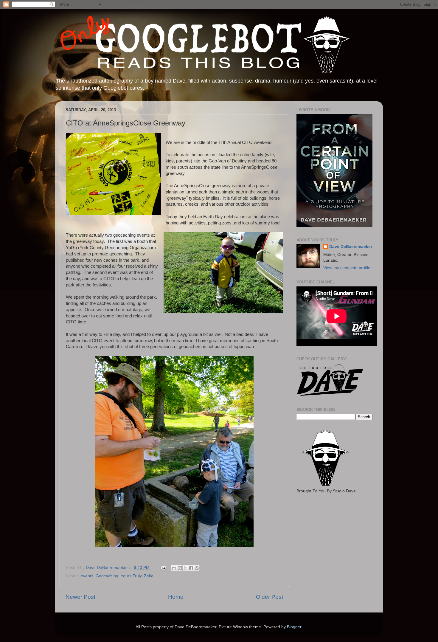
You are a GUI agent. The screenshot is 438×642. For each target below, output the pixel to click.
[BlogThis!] (180, 568)
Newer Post (80, 597)
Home (176, 597)
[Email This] (174, 568)
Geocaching (107, 576)
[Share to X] (185, 568)
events (87, 576)
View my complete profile (346, 268)
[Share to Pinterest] (197, 568)
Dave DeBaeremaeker (350, 246)
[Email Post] (163, 567)
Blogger (294, 627)
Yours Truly (131, 576)
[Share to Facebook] (191, 568)
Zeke (148, 576)
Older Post (269, 597)
